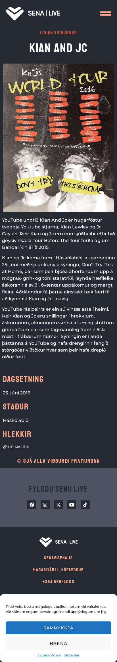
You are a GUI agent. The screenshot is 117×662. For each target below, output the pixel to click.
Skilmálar (72, 655)
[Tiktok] (85, 504)
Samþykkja (58, 628)
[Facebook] (31, 504)
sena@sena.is (58, 558)
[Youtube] (71, 504)
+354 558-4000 (59, 582)
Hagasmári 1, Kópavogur (58, 570)
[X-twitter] (58, 504)
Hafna (58, 643)
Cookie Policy (49, 655)
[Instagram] (45, 504)
